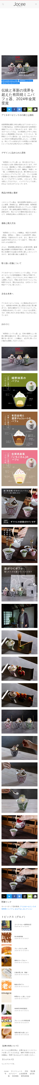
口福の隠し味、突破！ (21, 972)
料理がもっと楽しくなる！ (22, 996)
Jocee (6, 1071)
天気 (26, 1071)
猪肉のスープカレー (20, 960)
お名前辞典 (23, 1074)
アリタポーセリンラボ (28, 906)
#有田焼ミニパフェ (26, 81)
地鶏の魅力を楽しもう (21, 1032)
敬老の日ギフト (19, 984)
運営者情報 (25, 1076)
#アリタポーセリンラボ (9, 81)
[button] (3, 4)
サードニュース (16, 1071)
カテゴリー (13, 1074)
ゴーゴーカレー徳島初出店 (22, 924)
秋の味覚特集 (18, 936)
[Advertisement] (19, 29)
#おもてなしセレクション (10, 83)
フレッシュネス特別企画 (22, 1020)
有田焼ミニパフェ (8, 909)
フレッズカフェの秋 (20, 948)
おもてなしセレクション (23, 909)
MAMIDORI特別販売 (20, 1008)
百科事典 (15, 1076)
